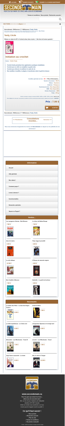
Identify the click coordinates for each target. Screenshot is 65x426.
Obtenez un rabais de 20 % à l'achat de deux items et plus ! (19, 39)
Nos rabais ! (12, 180)
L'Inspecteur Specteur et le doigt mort (43, 323)
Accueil (11, 167)
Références (16, 29)
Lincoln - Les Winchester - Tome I (42, 339)
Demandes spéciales (15, 205)
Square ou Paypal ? (14, 211)
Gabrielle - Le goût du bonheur (41, 280)
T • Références (25, 29)
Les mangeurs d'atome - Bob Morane (16, 221)
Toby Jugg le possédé (38, 241)
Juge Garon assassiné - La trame (15, 355)
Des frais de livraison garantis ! (45, 39)
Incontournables (13, 199)
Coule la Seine (36, 305)
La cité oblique (10, 260)
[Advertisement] (18, 143)
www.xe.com (56, 96)
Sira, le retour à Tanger (38, 355)
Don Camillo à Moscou (12, 280)
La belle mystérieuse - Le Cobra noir (16, 323)
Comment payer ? (14, 186)
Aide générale (13, 174)
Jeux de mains (10, 241)
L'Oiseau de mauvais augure (40, 260)
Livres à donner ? (14, 192)
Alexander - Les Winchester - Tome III (17, 339)
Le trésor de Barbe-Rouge (39, 221)
